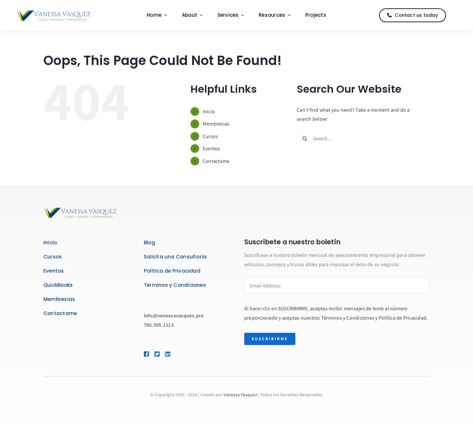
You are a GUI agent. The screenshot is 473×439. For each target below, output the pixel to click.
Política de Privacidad (402, 317)
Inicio (209, 111)
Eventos (211, 148)
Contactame (216, 161)
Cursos (210, 136)
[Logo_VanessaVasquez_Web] (54, 11)
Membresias (216, 123)
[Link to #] (455, 15)
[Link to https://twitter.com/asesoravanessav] (156, 354)
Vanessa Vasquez (240, 394)
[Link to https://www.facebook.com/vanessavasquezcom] (146, 354)
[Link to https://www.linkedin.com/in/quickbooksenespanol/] (177, 354)
